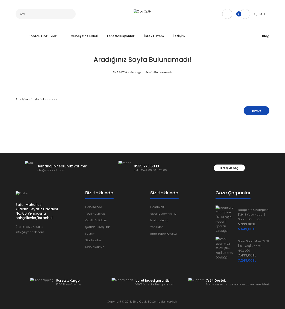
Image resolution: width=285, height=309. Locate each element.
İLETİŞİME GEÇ (229, 168)
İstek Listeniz (159, 220)
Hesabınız (157, 207)
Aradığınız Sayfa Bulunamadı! (151, 72)
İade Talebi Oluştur (163, 234)
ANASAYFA (119, 72)
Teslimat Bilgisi (95, 213)
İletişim (90, 234)
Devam (256, 111)
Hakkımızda (93, 207)
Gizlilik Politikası (96, 220)
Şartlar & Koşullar (97, 227)
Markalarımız (94, 247)
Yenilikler (156, 227)
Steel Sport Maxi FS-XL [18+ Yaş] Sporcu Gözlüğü (253, 246)
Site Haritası (93, 240)
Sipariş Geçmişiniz (163, 213)
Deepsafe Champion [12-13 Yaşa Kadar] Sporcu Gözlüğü (253, 214)
